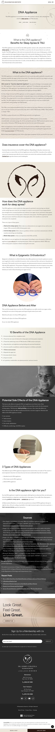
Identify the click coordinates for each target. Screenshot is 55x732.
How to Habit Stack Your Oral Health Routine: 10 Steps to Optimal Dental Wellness (24, 579)
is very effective (12, 241)
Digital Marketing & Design (29, 716)
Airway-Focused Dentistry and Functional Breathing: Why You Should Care (22, 588)
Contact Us (9, 621)
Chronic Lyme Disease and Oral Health (13, 586)
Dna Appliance (33, 22)
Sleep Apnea (25, 22)
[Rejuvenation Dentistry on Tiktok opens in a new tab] (33, 698)
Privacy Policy (28, 710)
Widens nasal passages (10, 349)
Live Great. (13, 609)
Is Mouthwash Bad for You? (10, 581)
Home (20, 22)
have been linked (9, 131)
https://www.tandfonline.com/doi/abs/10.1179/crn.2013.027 (18, 525)
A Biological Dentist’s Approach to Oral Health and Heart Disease (20, 584)
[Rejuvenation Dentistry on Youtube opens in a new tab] (29, 698)
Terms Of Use (21, 710)
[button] (52, 726)
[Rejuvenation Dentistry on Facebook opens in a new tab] (25, 698)
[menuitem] (21, 698)
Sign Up (48, 641)
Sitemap (35, 710)
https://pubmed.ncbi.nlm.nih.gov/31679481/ (14, 557)
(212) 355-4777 (24, 725)
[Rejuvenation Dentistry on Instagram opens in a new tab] (21, 698)
